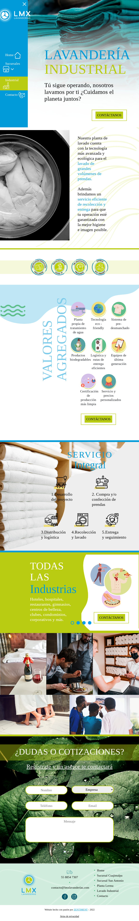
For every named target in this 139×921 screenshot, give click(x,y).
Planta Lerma (105, 885)
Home (100, 870)
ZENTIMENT (81, 909)
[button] (14, 67)
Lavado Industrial (108, 890)
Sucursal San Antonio (110, 880)
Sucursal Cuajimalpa (109, 875)
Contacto (102, 896)
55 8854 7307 (69, 877)
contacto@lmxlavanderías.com (70, 887)
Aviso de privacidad (69, 916)
